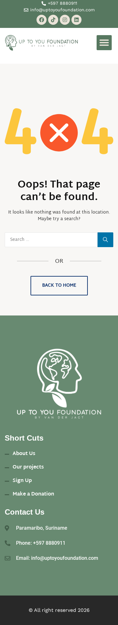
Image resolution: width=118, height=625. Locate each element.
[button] (104, 42)
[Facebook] (42, 20)
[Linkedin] (76, 20)
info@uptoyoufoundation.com (64, 558)
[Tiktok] (53, 20)
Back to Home (59, 285)
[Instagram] (65, 20)
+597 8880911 (49, 543)
